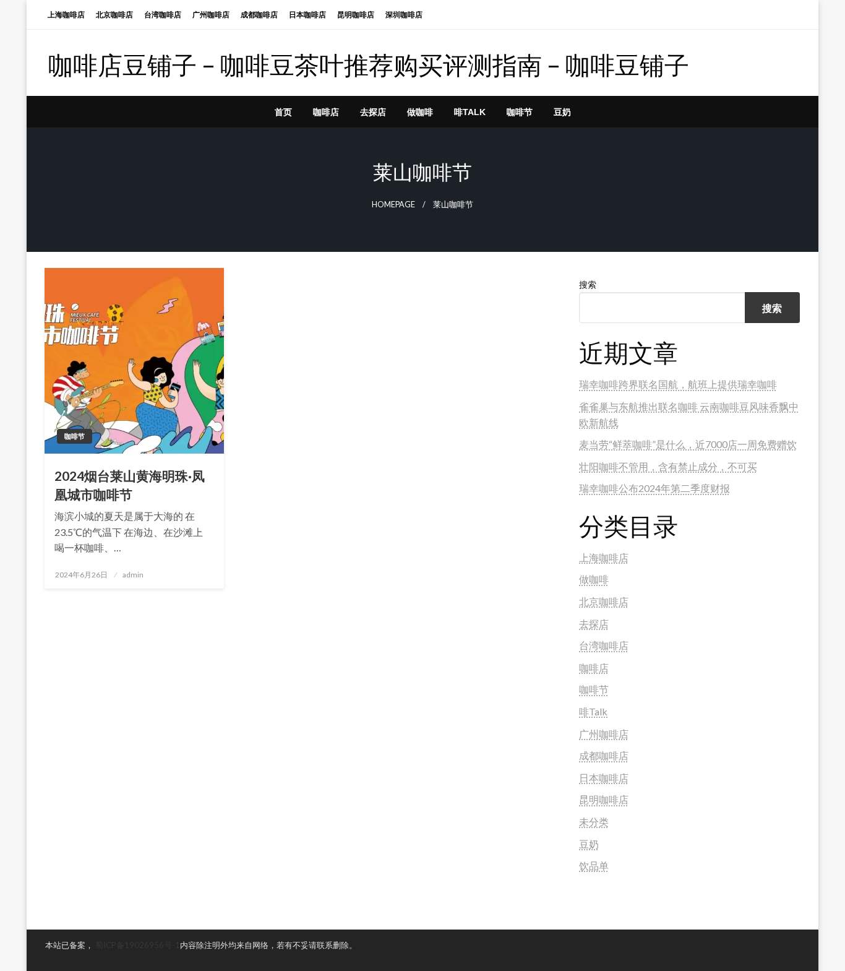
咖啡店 (326, 112)
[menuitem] (283, 112)
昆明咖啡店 (355, 14)
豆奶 (562, 112)
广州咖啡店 (210, 14)
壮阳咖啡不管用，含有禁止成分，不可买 (668, 466)
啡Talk (470, 112)
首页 (283, 112)
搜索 (587, 284)
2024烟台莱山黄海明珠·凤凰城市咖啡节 (129, 484)
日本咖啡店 (307, 14)
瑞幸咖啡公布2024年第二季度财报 (654, 488)
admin (133, 574)
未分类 (594, 821)
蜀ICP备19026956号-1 (137, 945)
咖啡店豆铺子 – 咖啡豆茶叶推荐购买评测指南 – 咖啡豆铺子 (368, 65)
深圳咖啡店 (403, 14)
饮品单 (594, 865)
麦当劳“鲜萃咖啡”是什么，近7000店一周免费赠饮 (688, 444)
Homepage (393, 204)
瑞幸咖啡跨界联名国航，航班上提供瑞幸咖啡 (678, 384)
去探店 (373, 112)
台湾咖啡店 (162, 14)
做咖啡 (420, 112)
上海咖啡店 (66, 14)
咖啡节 (520, 112)
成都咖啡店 (259, 14)
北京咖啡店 (114, 14)
